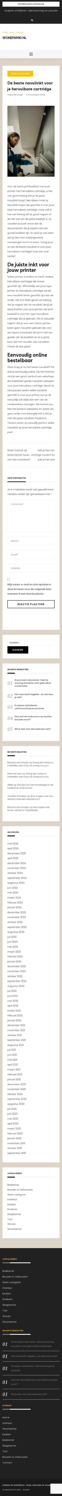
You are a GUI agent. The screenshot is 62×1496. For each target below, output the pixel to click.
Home (5, 1417)
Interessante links (11, 1490)
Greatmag (37, 1485)
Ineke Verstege (15, 94)
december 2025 (16, 853)
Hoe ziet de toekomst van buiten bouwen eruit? (33, 718)
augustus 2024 (16, 882)
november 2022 (16, 971)
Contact (7, 1462)
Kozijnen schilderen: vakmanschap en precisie (31, 10)
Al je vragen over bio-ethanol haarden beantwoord (30, 797)
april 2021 (12, 1064)
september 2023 (16, 927)
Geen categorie (20, 73)
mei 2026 (12, 843)
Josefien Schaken (17, 796)
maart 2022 (14, 1010)
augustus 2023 (15, 932)
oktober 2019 (14, 1148)
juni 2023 (12, 941)
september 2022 (16, 981)
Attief (10, 784)
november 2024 (16, 868)
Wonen (11, 1224)
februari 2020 (15, 1133)
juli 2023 (12, 937)
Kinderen (12, 1209)
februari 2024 (15, 902)
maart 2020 (14, 1128)
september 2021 (16, 1040)
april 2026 (13, 848)
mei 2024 (12, 892)
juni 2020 (12, 1113)
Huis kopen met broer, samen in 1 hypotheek (28, 809)
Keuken (11, 1204)
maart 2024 (14, 897)
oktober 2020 (15, 1094)
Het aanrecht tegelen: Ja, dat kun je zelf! (34, 696)
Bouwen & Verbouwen (20, 1189)
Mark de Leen (14, 773)
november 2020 (16, 1089)
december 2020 (16, 1084)
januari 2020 (14, 1138)
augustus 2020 (15, 1104)
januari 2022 (14, 1020)
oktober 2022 (14, 976)
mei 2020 (12, 1118)
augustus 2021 (15, 1045)
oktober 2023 (14, 922)
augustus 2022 (15, 986)
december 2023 (16, 912)
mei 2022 (12, 1001)
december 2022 (16, 966)
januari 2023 (14, 961)
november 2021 (16, 1030)
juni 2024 (12, 887)
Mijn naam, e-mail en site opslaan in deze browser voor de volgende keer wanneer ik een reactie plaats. (29, 589)
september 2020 (17, 1099)
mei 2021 (12, 1059)
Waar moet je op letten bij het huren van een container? (18, 455)
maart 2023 (14, 951)
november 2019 (16, 1143)
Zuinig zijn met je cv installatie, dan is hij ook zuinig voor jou (30, 764)
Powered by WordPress (13, 1485)
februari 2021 (14, 1074)
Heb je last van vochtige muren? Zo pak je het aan (43, 455)
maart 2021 (13, 1069)
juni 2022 (12, 996)
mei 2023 (12, 946)
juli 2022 (12, 991)
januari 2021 (14, 1079)
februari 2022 (15, 1015)
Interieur (12, 1199)
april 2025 (12, 858)
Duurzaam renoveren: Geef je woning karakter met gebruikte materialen (33, 683)
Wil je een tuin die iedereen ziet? (33, 729)
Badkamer (13, 1185)
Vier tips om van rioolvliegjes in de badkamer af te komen (30, 786)
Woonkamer (14, 1229)
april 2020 (13, 1123)
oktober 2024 (15, 873)
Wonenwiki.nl (14, 38)
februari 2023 (15, 956)
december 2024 (16, 863)
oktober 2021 (14, 1035)
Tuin (9, 1219)
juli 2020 (12, 1109)
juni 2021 (12, 1054)
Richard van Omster (18, 762)
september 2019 (16, 1153)
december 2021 (16, 1025)
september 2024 (17, 878)
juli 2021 (11, 1050)
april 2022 (12, 1005)
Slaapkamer (14, 1214)
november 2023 (16, 917)
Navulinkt (12, 205)
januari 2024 (14, 907)
